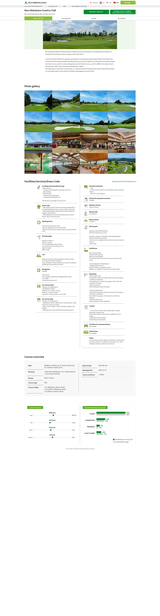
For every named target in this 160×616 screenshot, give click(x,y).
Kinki (64, 6)
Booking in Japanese (96, 12)
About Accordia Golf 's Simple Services (124, 181)
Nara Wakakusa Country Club (79, 6)
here (95, 243)
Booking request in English (122, 12)
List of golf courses (53, 6)
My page (127, 3)
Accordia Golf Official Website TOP (33, 6)
